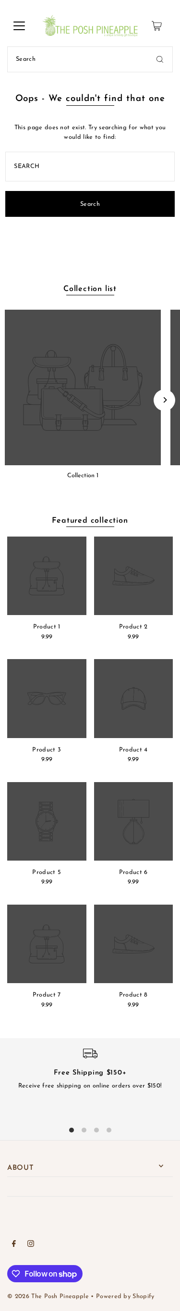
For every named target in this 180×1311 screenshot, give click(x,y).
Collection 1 (82, 475)
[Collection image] (83, 387)
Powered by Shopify (125, 1296)
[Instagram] (30, 1245)
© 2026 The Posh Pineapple (48, 1296)
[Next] (164, 400)
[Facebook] (14, 1245)
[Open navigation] (19, 26)
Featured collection (90, 521)
